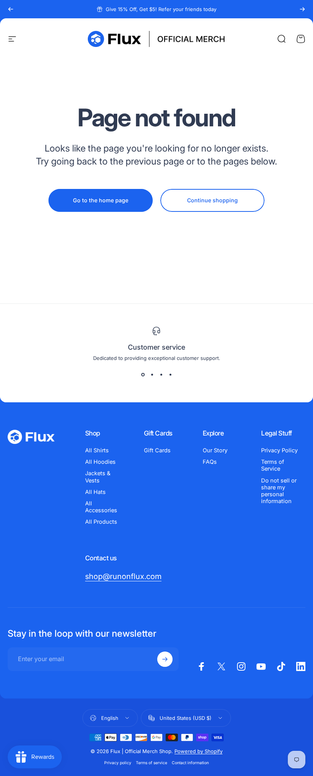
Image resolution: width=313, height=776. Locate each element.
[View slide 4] (170, 374)
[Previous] (10, 9)
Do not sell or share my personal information (279, 491)
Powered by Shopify (198, 751)
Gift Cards (157, 450)
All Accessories (101, 507)
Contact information (190, 762)
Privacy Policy (279, 450)
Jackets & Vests (97, 477)
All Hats (95, 492)
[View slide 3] (161, 374)
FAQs (210, 461)
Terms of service (151, 762)
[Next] (302, 9)
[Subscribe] (165, 659)
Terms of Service (272, 465)
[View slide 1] (142, 374)
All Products (101, 521)
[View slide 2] (151, 374)
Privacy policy (117, 762)
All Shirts (97, 450)
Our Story (215, 450)
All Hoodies (100, 461)
